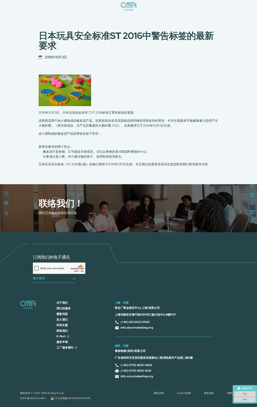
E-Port (61, 336)
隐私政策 (159, 393)
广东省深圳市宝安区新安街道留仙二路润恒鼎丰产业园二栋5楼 (154, 358)
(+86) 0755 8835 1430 (136, 370)
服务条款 (209, 393)
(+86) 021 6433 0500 (135, 322)
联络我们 (62, 331)
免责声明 (232, 393)
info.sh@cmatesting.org (137, 327)
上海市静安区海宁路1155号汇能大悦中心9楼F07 (145, 314)
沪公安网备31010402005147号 (72, 398)
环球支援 (62, 325)
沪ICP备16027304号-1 (33, 398)
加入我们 (62, 319)
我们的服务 (63, 308)
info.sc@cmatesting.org (137, 376)
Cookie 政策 (184, 393)
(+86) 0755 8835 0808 (136, 365)
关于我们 (62, 303)
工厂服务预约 (64, 347)
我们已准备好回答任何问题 (58, 213)
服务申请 (62, 342)
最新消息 (62, 314)
